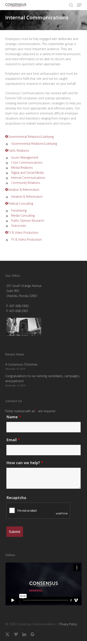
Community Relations (25, 183)
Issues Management (24, 157)
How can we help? (24, 462)
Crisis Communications (26, 162)
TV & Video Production (23, 232)
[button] (79, 5)
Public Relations (18, 150)
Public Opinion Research (27, 220)
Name (13, 416)
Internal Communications (27, 178)
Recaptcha (16, 497)
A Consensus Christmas (21, 364)
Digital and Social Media (27, 173)
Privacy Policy (68, 624)
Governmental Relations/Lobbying (31, 137)
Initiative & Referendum (23, 190)
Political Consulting (20, 203)
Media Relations (21, 168)
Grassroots (18, 226)
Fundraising (18, 210)
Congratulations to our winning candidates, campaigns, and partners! (42, 378)
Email (13, 439)
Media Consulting (22, 215)
